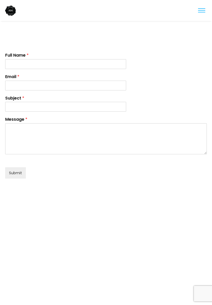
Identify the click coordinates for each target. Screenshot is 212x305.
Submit (15, 173)
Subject (14, 98)
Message (16, 119)
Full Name (17, 55)
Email (12, 77)
